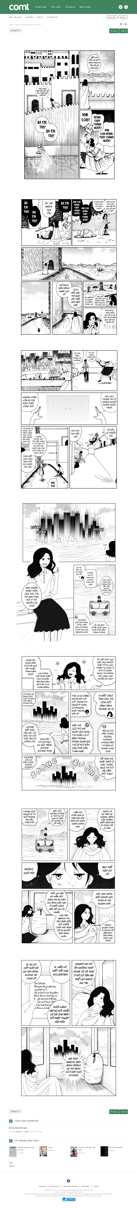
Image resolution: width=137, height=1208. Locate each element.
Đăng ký (123, 17)
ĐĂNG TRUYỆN (85, 7)
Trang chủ (42, 1186)
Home (11, 24)
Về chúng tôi (52, 17)
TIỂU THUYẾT (56, 7)
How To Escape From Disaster (23, 24)
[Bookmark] (121, 24)
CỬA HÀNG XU (70, 7)
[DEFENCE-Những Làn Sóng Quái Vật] (13, 1151)
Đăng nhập (112, 17)
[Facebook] (68, 1180)
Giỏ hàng (29, 17)
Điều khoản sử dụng (70, 1186)
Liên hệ (40, 17)
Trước (114, 31)
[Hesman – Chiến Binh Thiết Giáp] (74, 1151)
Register (19, 1132)
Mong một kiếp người (115, 1147)
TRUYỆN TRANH (41, 7)
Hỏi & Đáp (85, 1186)
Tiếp (123, 31)
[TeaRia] (43, 1151)
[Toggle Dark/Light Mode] (125, 24)
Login (26, 1132)
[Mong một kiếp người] (104, 1151)
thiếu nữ (12, 1166)
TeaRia (50, 1147)
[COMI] (19, 7)
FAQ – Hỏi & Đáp (15, 17)
